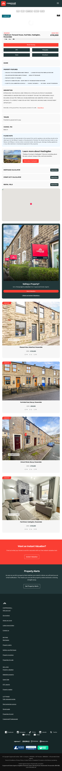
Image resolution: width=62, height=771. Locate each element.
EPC (17, 50)
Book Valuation (31, 291)
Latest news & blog (8, 625)
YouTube (27, 735)
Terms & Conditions (10, 760)
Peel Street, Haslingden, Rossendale (31, 522)
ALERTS (42, 11)
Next (58, 14)
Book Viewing (31, 45)
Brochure (45, 55)
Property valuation (8, 669)
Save (16, 55)
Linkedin (44, 732)
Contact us (6, 630)
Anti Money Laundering (51, 760)
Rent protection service (9, 704)
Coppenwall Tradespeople (10, 719)
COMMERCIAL (29, 11)
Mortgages (6, 640)
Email (38, 735)
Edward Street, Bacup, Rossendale (31, 462)
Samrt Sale (6, 679)
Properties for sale (8, 660)
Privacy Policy (19, 760)
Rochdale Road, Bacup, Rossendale (31, 402)
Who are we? (7, 610)
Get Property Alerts (31, 586)
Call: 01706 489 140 (31, 767)
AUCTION (36, 11)
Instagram (22, 732)
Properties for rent (8, 714)
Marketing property (8, 674)
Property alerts (7, 645)
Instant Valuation (32, 557)
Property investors (8, 655)
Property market (7, 689)
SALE (18, 11)
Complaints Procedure (38, 760)
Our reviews (6, 615)
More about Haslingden (30, 161)
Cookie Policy (28, 760)
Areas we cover (7, 620)
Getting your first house (9, 650)
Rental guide (6, 709)
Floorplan (45, 50)
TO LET (22, 11)
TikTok (34, 732)
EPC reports (6, 684)
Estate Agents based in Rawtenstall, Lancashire (31, 763)
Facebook (10, 732)
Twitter (55, 732)
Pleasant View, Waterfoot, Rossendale (31, 347)
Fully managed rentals (9, 699)
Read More (41, 107)
